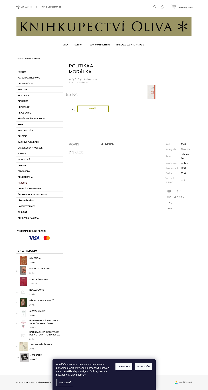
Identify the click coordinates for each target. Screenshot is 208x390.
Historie (22, 165)
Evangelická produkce (30, 148)
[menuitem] (65, 45)
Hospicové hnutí (26, 206)
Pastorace (23, 95)
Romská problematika (29, 189)
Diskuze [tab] (76, 152)
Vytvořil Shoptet (185, 382)
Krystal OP (24, 107)
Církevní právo (26, 200)
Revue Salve (24, 113)
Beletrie (22, 136)
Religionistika (25, 177)
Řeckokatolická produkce (32, 195)
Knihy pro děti (25, 130)
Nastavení (65, 382)
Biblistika (23, 101)
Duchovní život (26, 84)
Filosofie (22, 183)
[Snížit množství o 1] (74, 110)
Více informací (78, 374)
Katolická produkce (29, 78)
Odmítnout (124, 366)
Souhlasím (143, 366)
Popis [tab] (74, 144)
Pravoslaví (24, 160)
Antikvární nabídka (28, 218)
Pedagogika (24, 171)
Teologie (22, 89)
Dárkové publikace (28, 142)
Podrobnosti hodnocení (78, 82)
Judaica (22, 154)
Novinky (22, 72)
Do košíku (93, 109)
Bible (20, 124)
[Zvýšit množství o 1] (74, 107)
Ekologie (22, 212)
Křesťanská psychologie (31, 119)
